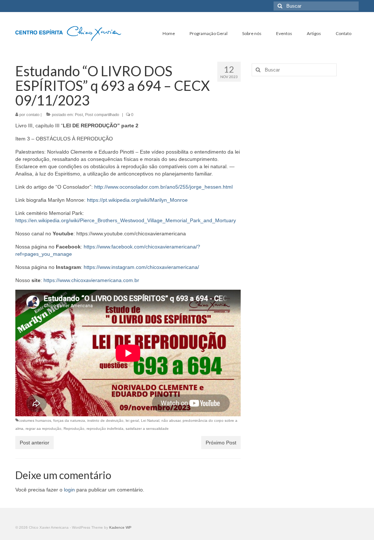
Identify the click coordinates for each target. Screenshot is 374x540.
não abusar (170, 420)
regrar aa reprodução (43, 429)
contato (32, 114)
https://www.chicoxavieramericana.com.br (91, 280)
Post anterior (34, 443)
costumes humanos (34, 420)
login (69, 490)
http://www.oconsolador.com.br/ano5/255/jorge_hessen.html (163, 187)
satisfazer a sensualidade (147, 429)
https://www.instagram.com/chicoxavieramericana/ (141, 267)
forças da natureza (69, 420)
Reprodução (74, 429)
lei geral (132, 420)
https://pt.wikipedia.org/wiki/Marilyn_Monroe (137, 200)
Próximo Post (221, 443)
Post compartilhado (102, 114)
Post (79, 114)
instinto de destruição (105, 420)
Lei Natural (150, 420)
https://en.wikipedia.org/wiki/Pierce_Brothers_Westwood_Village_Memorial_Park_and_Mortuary (125, 220)
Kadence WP (120, 527)
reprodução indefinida (105, 429)
